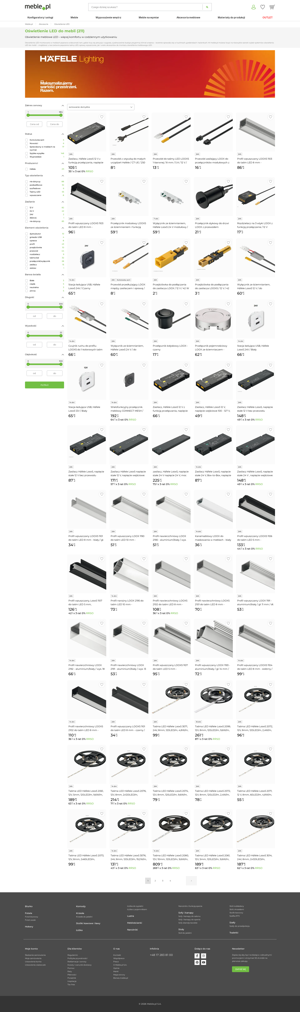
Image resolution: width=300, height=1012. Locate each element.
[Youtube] (203, 962)
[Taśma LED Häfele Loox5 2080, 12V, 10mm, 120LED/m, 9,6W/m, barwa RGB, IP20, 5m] (171, 828)
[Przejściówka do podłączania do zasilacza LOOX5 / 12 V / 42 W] (213, 257)
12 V (47, 207)
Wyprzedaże (47, 157)
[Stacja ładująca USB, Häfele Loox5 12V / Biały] (86, 380)
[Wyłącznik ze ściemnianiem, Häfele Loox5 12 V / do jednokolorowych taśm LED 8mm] (255, 257)
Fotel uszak (30, 920)
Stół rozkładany (237, 906)
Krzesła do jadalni (84, 917)
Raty (70, 971)
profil (47, 244)
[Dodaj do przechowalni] (102, 117)
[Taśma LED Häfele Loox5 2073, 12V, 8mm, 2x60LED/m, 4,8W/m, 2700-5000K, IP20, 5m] (86, 828)
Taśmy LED (47, 192)
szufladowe (47, 188)
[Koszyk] (272, 7)
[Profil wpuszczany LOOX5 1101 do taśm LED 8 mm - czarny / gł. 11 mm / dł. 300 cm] (128, 699)
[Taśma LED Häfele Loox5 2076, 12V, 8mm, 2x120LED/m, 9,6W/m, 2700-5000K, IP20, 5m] (128, 764)
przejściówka (47, 247)
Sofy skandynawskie (187, 923)
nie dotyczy (47, 181)
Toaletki (234, 932)
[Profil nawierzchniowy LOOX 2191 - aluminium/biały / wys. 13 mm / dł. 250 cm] (128, 638)
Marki (115, 971)
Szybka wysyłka (47, 153)
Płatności (72, 975)
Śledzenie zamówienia (35, 955)
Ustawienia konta (33, 961)
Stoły (181, 929)
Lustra (130, 916)
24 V (47, 211)
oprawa (47, 240)
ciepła (47, 284)
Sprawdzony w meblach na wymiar (47, 148)
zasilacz (47, 264)
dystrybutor (47, 234)
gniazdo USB (47, 237)
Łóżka (79, 930)
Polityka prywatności (77, 958)
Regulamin (73, 955)
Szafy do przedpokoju (240, 926)
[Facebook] (197, 955)
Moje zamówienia (33, 958)
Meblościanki (134, 922)
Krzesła (80, 913)
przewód (47, 251)
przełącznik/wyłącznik (47, 261)
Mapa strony (119, 975)
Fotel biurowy (31, 917)
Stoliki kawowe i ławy (88, 923)
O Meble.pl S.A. (120, 965)
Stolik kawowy (236, 912)
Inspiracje (72, 981)
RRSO (89, 171)
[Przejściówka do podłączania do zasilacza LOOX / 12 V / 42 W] (171, 257)
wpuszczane (47, 195)
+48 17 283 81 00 (161, 955)
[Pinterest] (197, 962)
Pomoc (71, 968)
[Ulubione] (262, 7)
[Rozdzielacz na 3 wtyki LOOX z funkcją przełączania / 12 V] (255, 196)
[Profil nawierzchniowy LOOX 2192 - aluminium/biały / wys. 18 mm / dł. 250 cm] (86, 638)
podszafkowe (47, 185)
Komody (81, 906)
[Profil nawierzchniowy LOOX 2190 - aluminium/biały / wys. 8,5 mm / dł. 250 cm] (171, 509)
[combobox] (100, 107)
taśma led (47, 258)
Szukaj (207, 7)
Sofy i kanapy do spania (189, 919)
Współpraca (118, 958)
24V (47, 214)
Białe (47, 280)
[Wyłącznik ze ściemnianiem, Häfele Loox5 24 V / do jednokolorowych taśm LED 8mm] (128, 319)
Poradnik (72, 978)
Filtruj (44, 385)
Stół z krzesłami (237, 909)
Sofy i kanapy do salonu (189, 916)
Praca (116, 961)
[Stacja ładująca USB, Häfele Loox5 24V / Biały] (255, 319)
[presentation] (30, 74)
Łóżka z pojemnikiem (137, 909)
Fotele (28, 913)
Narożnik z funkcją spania (190, 906)
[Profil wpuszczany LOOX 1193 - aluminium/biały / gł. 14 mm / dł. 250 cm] (213, 638)
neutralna (47, 287)
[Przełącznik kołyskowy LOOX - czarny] (171, 319)
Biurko (28, 906)
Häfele (47, 169)
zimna (47, 291)
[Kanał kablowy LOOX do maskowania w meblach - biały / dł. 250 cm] (213, 509)
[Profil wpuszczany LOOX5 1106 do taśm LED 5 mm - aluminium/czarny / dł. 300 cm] (255, 509)
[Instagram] (203, 955)
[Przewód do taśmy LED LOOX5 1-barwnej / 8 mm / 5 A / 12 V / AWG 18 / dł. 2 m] (171, 132)
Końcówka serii (47, 140)
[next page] (191, 880)
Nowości (47, 143)
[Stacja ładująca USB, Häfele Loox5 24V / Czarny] (86, 257)
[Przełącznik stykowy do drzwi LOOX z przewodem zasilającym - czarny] (213, 196)
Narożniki (132, 929)
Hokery (29, 926)
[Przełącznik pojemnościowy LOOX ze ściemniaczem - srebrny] (213, 319)
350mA (47, 218)
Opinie (116, 968)
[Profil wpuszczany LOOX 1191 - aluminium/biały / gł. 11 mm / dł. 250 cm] (255, 573)
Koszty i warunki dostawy (80, 965)
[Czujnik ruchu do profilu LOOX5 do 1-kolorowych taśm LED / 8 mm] (86, 319)
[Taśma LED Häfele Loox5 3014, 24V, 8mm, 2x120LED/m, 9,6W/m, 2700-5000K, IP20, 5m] (255, 828)
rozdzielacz (47, 254)
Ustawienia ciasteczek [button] (35, 965)
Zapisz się (240, 969)
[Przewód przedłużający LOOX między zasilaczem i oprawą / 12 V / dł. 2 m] (128, 257)
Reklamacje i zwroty (77, 961)
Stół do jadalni (185, 933)
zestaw (47, 268)
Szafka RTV (235, 916)
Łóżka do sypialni (135, 906)
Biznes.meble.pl (120, 978)
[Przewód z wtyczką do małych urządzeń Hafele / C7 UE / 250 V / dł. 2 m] (128, 132)
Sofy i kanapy (185, 912)
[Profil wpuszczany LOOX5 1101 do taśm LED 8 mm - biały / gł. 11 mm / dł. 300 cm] (86, 509)
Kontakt (117, 955)
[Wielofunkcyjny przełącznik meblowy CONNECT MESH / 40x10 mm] (128, 380)
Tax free (71, 984)
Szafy (232, 922)
